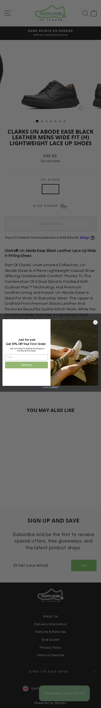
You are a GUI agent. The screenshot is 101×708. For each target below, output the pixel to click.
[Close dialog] (95, 322)
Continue (26, 365)
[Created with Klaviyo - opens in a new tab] (50, 387)
